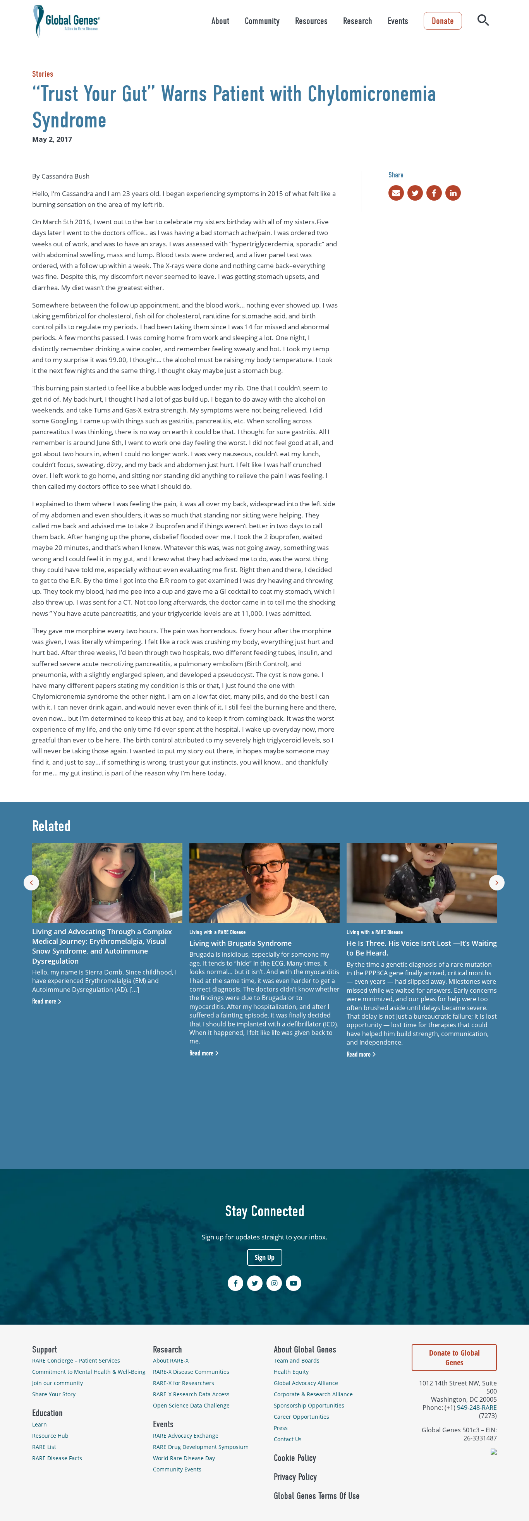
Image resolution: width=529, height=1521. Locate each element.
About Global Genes (305, 1349)
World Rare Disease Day (184, 1458)
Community (262, 20)
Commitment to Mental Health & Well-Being (89, 1371)
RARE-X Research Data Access (191, 1394)
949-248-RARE (477, 1407)
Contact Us (288, 1439)
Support (44, 1349)
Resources (311, 20)
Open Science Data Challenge (191, 1405)
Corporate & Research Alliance (313, 1394)
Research (357, 20)
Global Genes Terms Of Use (317, 1495)
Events (398, 20)
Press (281, 1428)
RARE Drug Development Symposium (201, 1447)
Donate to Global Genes (454, 1357)
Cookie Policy (295, 1457)
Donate (443, 20)
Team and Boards (296, 1360)
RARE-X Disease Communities (191, 1371)
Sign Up (265, 1257)
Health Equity (291, 1371)
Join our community (57, 1383)
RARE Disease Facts (57, 1458)
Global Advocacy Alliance (306, 1383)
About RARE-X (171, 1360)
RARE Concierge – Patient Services (76, 1360)
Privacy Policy (295, 1476)
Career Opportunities (301, 1416)
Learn (39, 1424)
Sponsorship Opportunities (309, 1405)
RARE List (44, 1447)
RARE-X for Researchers (183, 1383)
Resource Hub (50, 1435)
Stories (42, 74)
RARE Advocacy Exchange (185, 1435)
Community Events (177, 1469)
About (220, 20)
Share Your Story (54, 1394)
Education (47, 1413)
